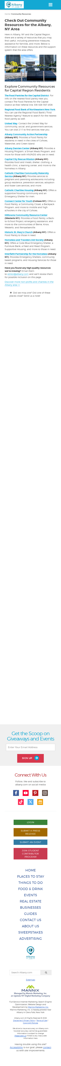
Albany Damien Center (17, 148)
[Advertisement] (30, 599)
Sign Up (27, 758)
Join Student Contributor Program (30, 853)
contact (47, 1047)
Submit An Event (30, 842)
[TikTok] (21, 802)
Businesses (30, 907)
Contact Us (30, 920)
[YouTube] (26, 793)
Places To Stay (30, 876)
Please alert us (20, 1036)
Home (7, 14)
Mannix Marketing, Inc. (38, 1007)
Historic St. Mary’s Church (19, 232)
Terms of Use (42, 1020)
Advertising (30, 939)
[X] (30, 802)
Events (30, 895)
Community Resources (21, 14)
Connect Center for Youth (18, 201)
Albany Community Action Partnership (26, 134)
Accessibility (16, 1047)
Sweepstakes (30, 932)
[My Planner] (40, 802)
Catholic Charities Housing (19, 190)
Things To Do (30, 883)
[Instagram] (45, 793)
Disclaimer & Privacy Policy (24, 1020)
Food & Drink (30, 889)
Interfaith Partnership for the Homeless (26, 254)
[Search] (46, 972)
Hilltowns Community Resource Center (26, 215)
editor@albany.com (18, 274)
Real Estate (30, 901)
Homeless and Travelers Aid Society (24, 240)
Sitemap (30, 979)
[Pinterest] (35, 793)
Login (30, 822)
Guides (30, 914)
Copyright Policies (30, 1023)
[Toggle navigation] (50, 5)
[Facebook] (16, 793)
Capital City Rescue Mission (19, 159)
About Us (30, 926)
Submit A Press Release (30, 832)
